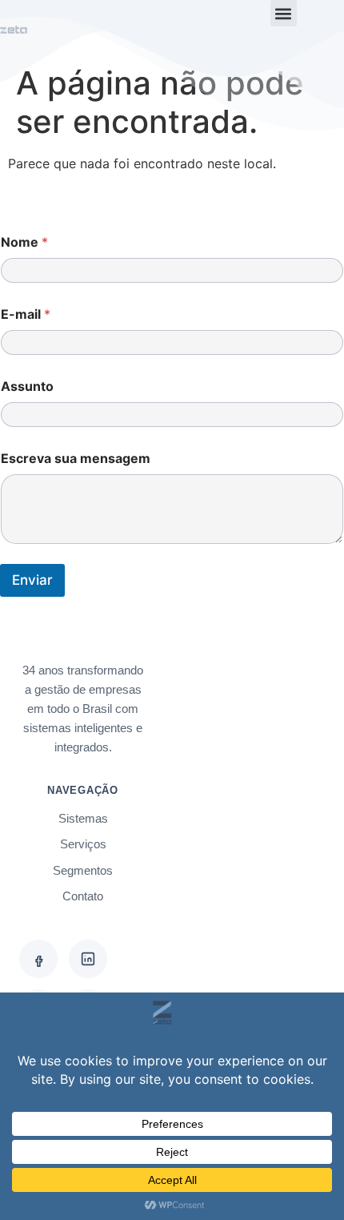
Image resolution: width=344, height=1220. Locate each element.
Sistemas (83, 818)
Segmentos (83, 870)
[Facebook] (38, 959)
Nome (24, 242)
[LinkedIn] (88, 959)
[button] (283, 13)
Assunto (27, 386)
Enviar (32, 580)
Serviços (83, 844)
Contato (82, 896)
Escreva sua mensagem (75, 458)
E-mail (25, 314)
